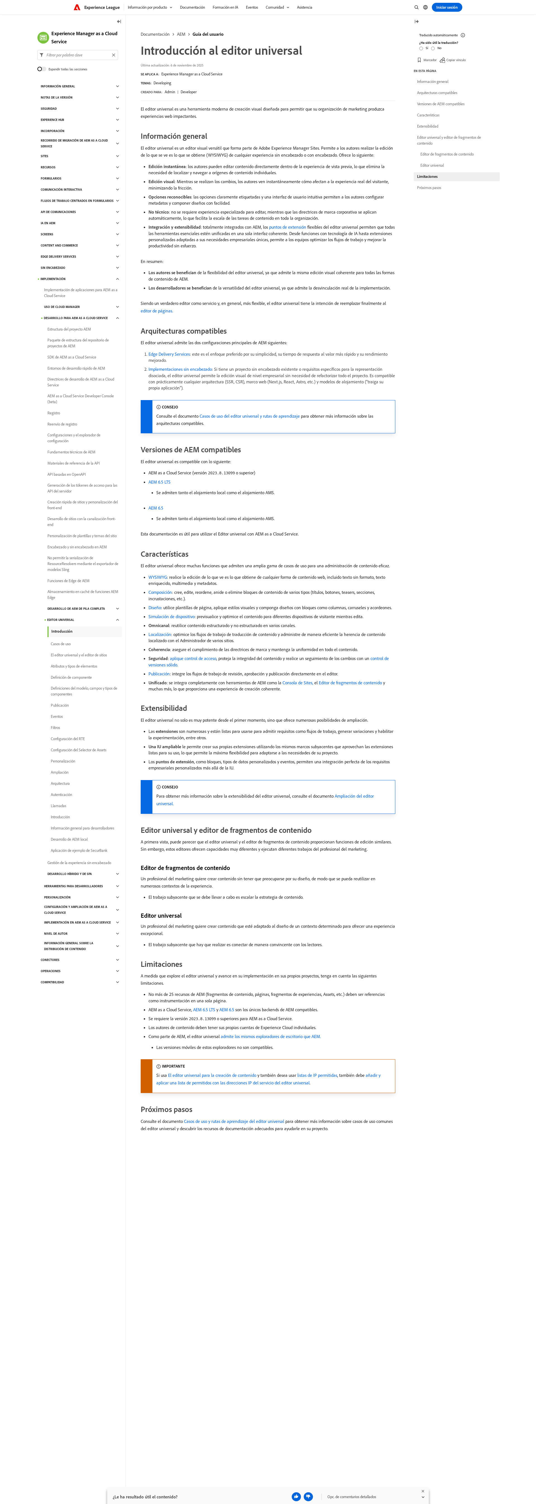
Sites (44, 156)
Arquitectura (60, 783)
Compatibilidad (52, 982)
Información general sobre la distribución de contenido (68, 946)
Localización (160, 634)
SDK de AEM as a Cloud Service (71, 357)
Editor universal (60, 620)
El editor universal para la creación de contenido (212, 1075)
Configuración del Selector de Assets (78, 749)
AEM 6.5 (156, 508)
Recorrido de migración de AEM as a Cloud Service (74, 143)
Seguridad (49, 109)
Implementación (53, 279)
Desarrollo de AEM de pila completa (76, 609)
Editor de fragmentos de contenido (350, 682)
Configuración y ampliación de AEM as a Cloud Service (75, 910)
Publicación (159, 673)
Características (428, 115)
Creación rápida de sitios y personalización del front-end (82, 504)
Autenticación (61, 794)
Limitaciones (427, 176)
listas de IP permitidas (317, 1075)
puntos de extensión (287, 227)
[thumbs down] (308, 1496)
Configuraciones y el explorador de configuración (73, 437)
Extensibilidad (427, 126)
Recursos (48, 167)
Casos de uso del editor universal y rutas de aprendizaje (250, 416)
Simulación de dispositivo (172, 616)
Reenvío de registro (62, 424)
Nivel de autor (56, 934)
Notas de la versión (57, 97)
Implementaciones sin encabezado (180, 369)
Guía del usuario (208, 34)
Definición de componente (71, 677)
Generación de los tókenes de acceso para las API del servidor (82, 488)
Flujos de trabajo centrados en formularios (77, 201)
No (439, 48)
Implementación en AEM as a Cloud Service (77, 922)
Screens (47, 234)
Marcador (430, 60)
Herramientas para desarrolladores (73, 886)
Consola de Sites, (298, 682)
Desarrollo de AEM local (69, 839)
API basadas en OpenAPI (66, 474)
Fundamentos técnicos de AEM (71, 452)
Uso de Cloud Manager (62, 307)
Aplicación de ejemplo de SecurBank (79, 850)
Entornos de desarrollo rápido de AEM (76, 368)
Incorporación (52, 131)
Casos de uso (61, 643)
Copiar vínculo (456, 60)
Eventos (57, 716)
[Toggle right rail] (416, 22)
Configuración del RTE (68, 738)
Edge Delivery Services (169, 354)
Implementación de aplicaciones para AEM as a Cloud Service (81, 292)
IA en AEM (48, 223)
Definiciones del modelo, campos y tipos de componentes (84, 691)
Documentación (155, 34)
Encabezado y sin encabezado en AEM (77, 546)
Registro (53, 412)
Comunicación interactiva (61, 190)
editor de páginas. (157, 311)
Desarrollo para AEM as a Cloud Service (76, 318)
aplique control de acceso (193, 658)
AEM (181, 34)
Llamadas (58, 805)
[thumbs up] (296, 1496)
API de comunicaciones (58, 212)
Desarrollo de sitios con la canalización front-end (81, 521)
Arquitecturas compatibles (437, 92)
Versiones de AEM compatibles (441, 103)
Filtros (55, 727)
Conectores (50, 960)
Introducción (62, 631)
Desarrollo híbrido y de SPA (69, 874)
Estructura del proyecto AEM (69, 329)
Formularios (51, 178)
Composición (160, 592)
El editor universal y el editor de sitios (79, 654)
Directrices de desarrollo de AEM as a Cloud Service (80, 382)
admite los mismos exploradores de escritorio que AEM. (271, 1036)
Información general (58, 86)
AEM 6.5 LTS (160, 482)
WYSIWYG (158, 577)
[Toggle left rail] (119, 22)
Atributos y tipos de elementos (74, 666)
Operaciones (51, 971)
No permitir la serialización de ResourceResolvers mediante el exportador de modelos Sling (82, 563)
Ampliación (59, 772)
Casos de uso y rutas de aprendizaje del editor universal (234, 1121)
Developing (162, 82)
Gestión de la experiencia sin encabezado (79, 862)
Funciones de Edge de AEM (68, 580)
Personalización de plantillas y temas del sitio (82, 535)
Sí (427, 48)
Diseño (155, 607)
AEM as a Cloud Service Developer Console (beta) (80, 398)
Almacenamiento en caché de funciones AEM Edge (82, 594)
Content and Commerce (59, 245)
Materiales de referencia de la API (73, 463)
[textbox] (77, 55)
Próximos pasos (429, 187)
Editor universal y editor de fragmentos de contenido (449, 140)
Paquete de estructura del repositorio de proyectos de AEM (78, 343)
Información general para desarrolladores (82, 828)
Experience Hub (52, 120)
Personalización (63, 761)
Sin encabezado (53, 268)
